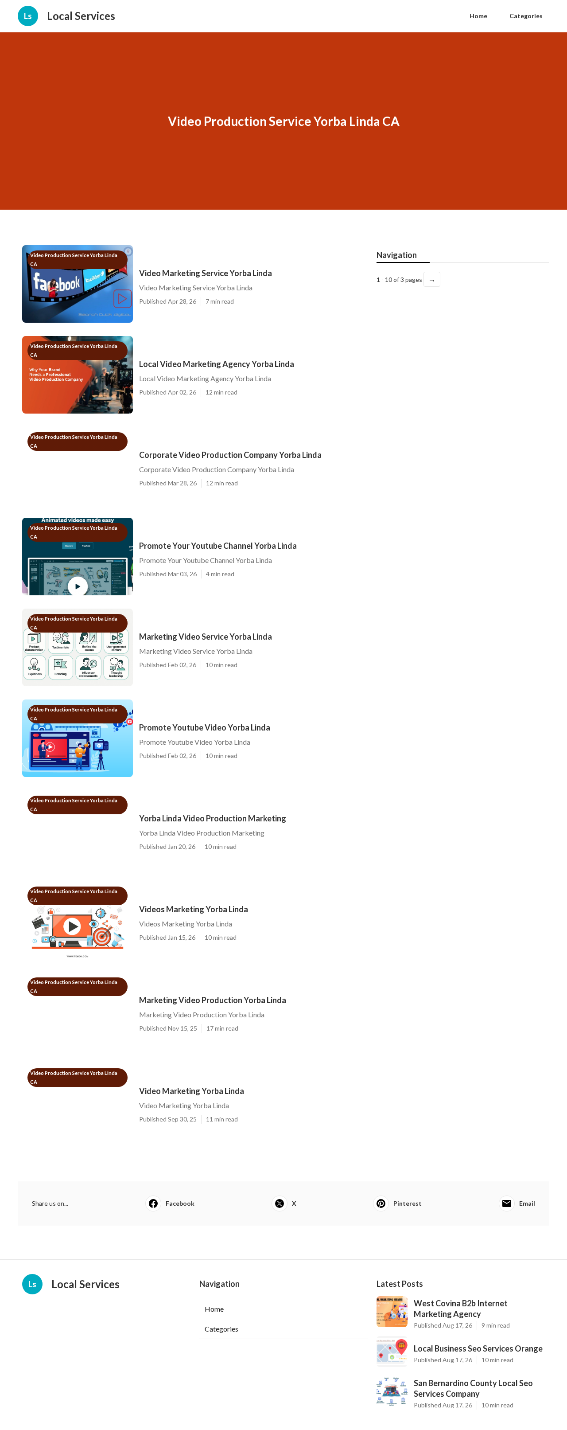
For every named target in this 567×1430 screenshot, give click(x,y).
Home (478, 16)
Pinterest (407, 1203)
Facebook (180, 1203)
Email (527, 1203)
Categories (526, 16)
